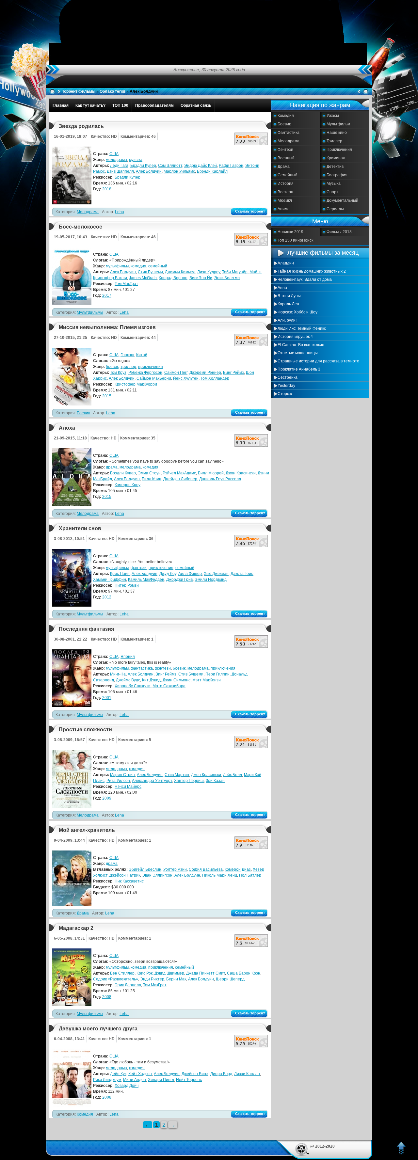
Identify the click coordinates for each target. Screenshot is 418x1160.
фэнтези (139, 567)
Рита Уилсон (118, 780)
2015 (106, 396)
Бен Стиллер (122, 973)
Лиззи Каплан (247, 1074)
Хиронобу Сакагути (133, 686)
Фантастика (288, 132)
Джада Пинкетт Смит (205, 973)
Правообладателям (154, 105)
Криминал (336, 158)
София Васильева (206, 869)
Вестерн (285, 192)
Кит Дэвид (151, 680)
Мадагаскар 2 (76, 928)
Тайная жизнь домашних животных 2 (312, 271)
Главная (61, 105)
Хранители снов (80, 528)
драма (112, 467)
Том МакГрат (126, 283)
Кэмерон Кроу (127, 485)
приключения (150, 366)
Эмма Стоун (149, 473)
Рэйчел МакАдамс (179, 473)
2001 (106, 697)
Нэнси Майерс (128, 786)
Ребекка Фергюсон (145, 372)
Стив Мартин (177, 774)
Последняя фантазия (86, 629)
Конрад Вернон (173, 278)
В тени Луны (289, 296)
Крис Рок (145, 973)
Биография (337, 175)
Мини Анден (134, 1079)
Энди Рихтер (152, 979)
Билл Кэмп (151, 479)
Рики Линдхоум (107, 1079)
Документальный (342, 200)
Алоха (67, 428)
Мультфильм (338, 124)
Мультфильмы (90, 312)
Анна (282, 287)
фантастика (142, 668)
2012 (106, 597)
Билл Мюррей (211, 473)
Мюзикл (285, 200)
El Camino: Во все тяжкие (301, 344)
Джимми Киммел (180, 272)
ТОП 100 (120, 105)
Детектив (335, 166)
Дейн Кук (118, 1074)
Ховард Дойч (126, 1085)
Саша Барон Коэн (243, 973)
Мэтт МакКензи (206, 680)
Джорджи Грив (179, 579)
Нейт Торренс (189, 1079)
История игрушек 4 (295, 336)
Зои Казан (215, 780)
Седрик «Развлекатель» (115, 979)
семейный (157, 266)
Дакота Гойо (242, 573)
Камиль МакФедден (146, 579)
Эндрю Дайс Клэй (200, 165)
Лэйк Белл (232, 774)
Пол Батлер (250, 875)
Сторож (285, 393)
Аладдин (286, 263)
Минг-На (118, 674)
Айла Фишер (190, 573)
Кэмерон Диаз (238, 869)
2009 (106, 798)
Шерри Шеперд (230, 979)
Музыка (334, 183)
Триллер (334, 141)
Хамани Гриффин (109, 579)
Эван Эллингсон (157, 875)
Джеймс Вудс (128, 680)
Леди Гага (119, 165)
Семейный (287, 175)
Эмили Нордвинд (211, 579)
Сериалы (335, 209)
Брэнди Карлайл (212, 171)
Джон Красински (241, 473)
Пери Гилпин (217, 674)
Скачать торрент (250, 211)
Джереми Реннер (205, 372)
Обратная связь (196, 105)
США (114, 153)
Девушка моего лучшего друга (98, 1028)
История (286, 183)
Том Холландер (215, 378)
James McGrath (143, 278)
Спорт (332, 192)
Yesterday (286, 385)
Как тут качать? (90, 105)
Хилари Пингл (161, 1079)
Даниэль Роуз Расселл (220, 479)
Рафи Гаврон (231, 165)
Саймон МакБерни (154, 378)
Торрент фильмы (78, 91)
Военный (286, 158)
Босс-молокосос (80, 227)
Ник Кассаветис (129, 881)
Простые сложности (85, 729)
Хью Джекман (216, 573)
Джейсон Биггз (195, 1074)
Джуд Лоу (167, 573)
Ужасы (333, 115)
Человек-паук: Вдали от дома (305, 279)
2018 (106, 189)
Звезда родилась (81, 126)
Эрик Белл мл (227, 278)
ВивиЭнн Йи (200, 278)
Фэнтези (285, 149)
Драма (284, 166)
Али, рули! (287, 320)
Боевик (284, 124)
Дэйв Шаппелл (120, 171)
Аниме (284, 209)
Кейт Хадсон (140, 1074)
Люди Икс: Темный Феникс (302, 328)
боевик (112, 366)
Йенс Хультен (186, 378)
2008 (106, 996)
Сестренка (287, 377)
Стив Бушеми (150, 272)
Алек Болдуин (149, 171)
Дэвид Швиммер (169, 973)
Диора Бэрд (221, 1074)
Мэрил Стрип (122, 774)
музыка (135, 159)
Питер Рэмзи (127, 585)
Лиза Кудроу (208, 272)
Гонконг (127, 355)
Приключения (339, 149)
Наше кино (337, 132)
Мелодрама (288, 141)
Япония (128, 656)
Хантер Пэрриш (189, 780)
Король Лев (288, 304)
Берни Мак (176, 979)
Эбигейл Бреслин (145, 869)
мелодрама (116, 159)
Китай (141, 355)
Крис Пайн (120, 573)
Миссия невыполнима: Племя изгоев (107, 327)
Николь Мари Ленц (219, 875)
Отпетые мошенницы (298, 353)
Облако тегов (112, 91)
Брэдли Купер (143, 165)
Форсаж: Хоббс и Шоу (297, 312)
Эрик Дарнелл (128, 985)
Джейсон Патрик (124, 875)
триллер (128, 366)
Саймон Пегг (175, 372)
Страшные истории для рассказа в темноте (318, 361)
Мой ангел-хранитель (87, 830)
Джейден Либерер (180, 479)
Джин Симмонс (176, 680)
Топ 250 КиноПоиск (295, 240)
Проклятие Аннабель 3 (299, 369)
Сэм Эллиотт (170, 165)
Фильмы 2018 (339, 232)
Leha (119, 212)
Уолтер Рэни (175, 869)
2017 (106, 295)
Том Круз (118, 372)
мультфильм (117, 266)
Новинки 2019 (290, 232)
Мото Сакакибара (169, 686)
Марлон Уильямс (179, 171)
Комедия (286, 115)
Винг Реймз (233, 372)
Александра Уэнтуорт (152, 780)
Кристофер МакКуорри (136, 384)
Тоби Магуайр (235, 272)
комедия (138, 266)
